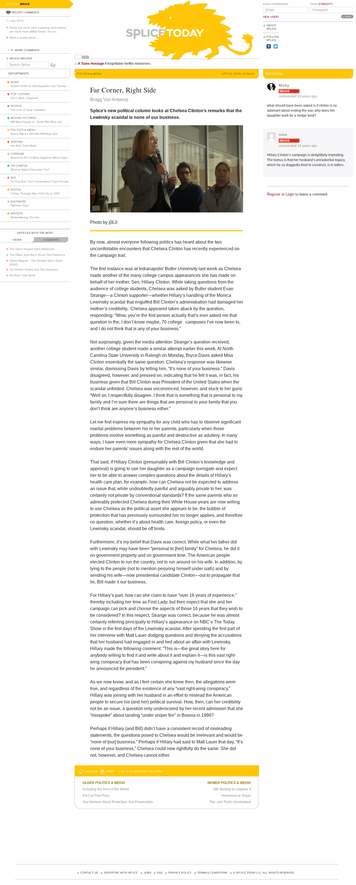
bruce (25, 4)
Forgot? (325, 4)
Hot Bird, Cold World (23, 145)
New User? (271, 17)
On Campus (19, 165)
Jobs (147, 872)
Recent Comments (25, 12)
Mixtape (17, 213)
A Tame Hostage (91, 64)
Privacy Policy (179, 872)
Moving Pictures (23, 118)
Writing (17, 142)
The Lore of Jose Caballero (28, 109)
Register (273, 194)
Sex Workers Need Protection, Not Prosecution (118, 802)
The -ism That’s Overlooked (230, 802)
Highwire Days (20, 205)
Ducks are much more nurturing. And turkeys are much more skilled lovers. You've (37, 29)
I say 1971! (16, 20)
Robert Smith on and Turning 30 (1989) (45, 85)
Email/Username (275, 4)
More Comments (27, 50)
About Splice (271, 27)
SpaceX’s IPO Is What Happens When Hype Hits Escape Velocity (52, 157)
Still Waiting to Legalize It (232, 789)
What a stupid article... (23, 37)
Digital (16, 189)
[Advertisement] (328, 45)
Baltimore (18, 201)
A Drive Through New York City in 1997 (35, 193)
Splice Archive (20, 58)
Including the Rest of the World (106, 789)
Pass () (321, 4)
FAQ (159, 872)
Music (15, 82)
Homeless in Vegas (236, 796)
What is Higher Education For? (30, 169)
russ (283, 134)
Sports (16, 106)
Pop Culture (20, 94)
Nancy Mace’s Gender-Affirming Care (34, 133)
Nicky (284, 85)
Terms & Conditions (212, 872)
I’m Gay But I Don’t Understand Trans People (40, 181)
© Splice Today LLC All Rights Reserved (263, 872)
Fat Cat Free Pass (96, 796)
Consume (17, 154)
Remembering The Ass (25, 217)
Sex (13, 177)
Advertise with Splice (121, 872)
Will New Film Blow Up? (37, 121)
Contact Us (89, 872)
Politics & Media (23, 130)
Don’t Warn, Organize (24, 97)
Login (290, 194)
